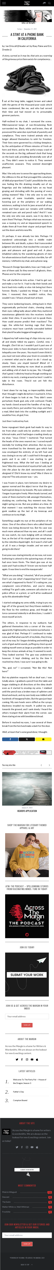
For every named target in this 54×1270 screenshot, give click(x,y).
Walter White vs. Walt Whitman (15, 1207)
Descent (5, 1197)
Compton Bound (20, 1100)
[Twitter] (27, 739)
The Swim (6, 1202)
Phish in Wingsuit (9, 1192)
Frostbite (6, 1211)
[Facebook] (10, 739)
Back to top (25, 1265)
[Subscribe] (43, 739)
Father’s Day (18, 1091)
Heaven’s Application (27, 811)
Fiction (19, 29)
